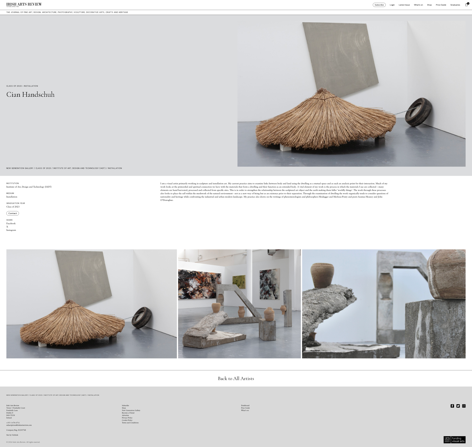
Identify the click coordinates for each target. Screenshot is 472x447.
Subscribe (379, 5)
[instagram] (464, 406)
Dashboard (245, 405)
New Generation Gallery (19, 168)
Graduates (455, 5)
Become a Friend (128, 413)
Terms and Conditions (130, 423)
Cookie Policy (127, 420)
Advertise (125, 415)
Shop (429, 5)
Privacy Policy (127, 418)
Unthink (15, 435)
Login (392, 5)
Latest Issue (404, 5)
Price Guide (441, 5)
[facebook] (452, 406)
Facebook (11, 223)
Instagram (11, 230)
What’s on (418, 5)
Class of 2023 (43, 168)
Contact (12, 213)
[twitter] (458, 406)
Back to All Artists (236, 378)
